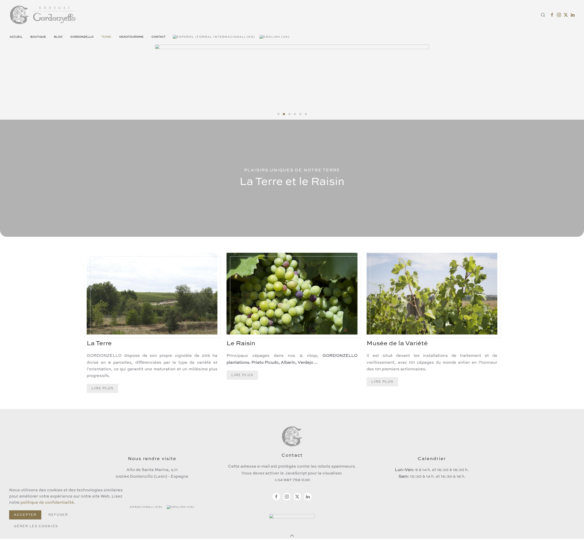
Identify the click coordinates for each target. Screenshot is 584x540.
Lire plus (102, 388)
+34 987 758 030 (292, 480)
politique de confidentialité (47, 502)
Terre (106, 37)
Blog (58, 37)
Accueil (16, 37)
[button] (543, 15)
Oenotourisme (131, 37)
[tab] (278, 114)
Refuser (58, 514)
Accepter (25, 514)
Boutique (38, 37)
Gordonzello (82, 37)
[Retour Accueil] (43, 15)
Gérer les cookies (36, 526)
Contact (158, 37)
